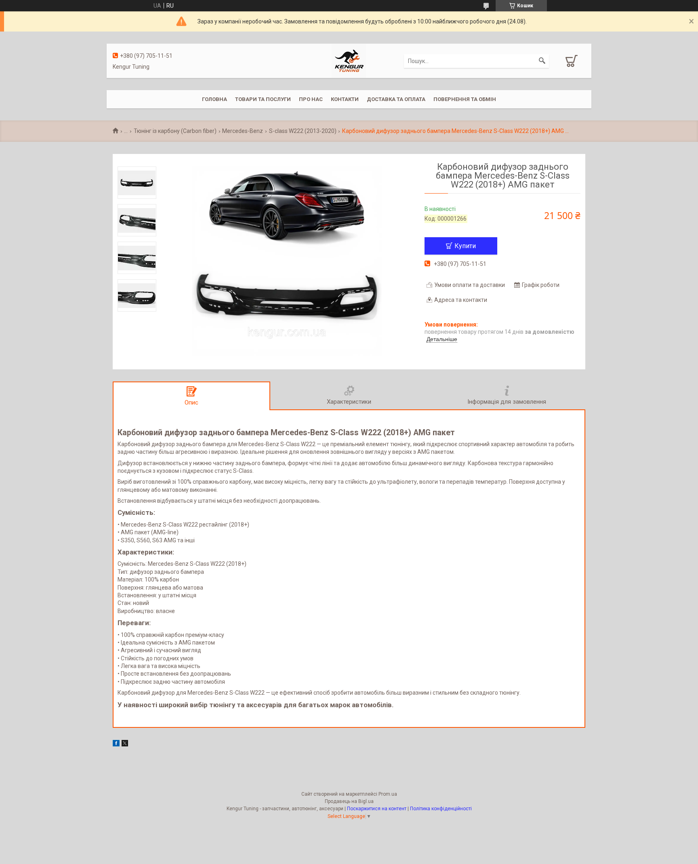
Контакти (345, 99)
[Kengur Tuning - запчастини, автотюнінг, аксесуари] (349, 60)
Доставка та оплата (396, 99)
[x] (125, 744)
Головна (214, 99)
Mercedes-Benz (242, 131)
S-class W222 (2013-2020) (302, 131)
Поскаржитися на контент (376, 808)
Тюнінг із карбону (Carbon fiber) (175, 131)
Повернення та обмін (464, 99)
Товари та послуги (263, 99)
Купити (465, 246)
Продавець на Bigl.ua (349, 801)
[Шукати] (542, 61)
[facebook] (116, 744)
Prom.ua (387, 794)
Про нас (311, 99)
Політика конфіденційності (441, 808)
